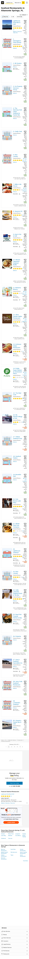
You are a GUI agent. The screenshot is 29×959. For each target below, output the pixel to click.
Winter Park (11, 833)
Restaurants (20, 740)
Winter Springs (24, 836)
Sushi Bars (13, 849)
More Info (15, 32)
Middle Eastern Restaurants (4, 853)
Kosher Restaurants (23, 850)
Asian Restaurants (23, 856)
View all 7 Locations (25, 160)
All (13, 16)
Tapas (12, 855)
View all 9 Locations (25, 320)
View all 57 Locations (25, 374)
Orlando (3, 833)
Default (24, 14)
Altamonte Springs (12, 740)
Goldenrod (3, 838)
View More (25, 860)
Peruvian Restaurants (4, 858)
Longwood (17, 833)
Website (15, 31)
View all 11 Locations (25, 189)
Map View (6, 16)
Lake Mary (3, 835)
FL (5, 740)
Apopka (24, 833)
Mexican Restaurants (4, 850)
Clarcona (10, 838)
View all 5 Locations (25, 293)
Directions (19, 31)
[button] (27, 2)
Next (22, 747)
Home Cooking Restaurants (23, 853)
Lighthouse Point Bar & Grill (16, 22)
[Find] (23, 2)
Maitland (10, 835)
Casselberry (18, 835)
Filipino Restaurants (4, 856)
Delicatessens (14, 852)
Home (2, 740)
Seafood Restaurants (17, 26)
